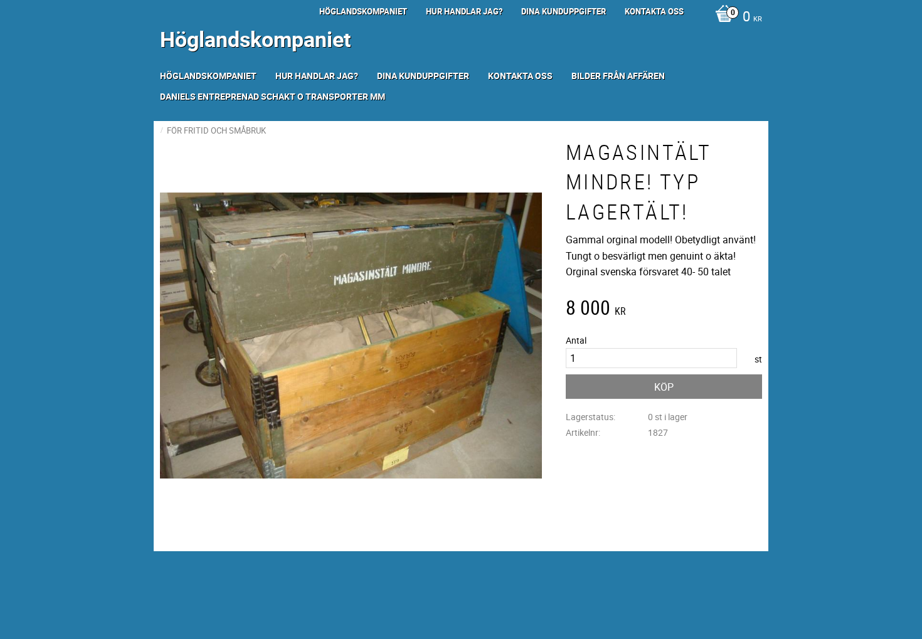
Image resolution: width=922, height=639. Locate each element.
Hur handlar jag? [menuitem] (464, 11)
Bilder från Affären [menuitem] (618, 76)
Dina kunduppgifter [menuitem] (563, 11)
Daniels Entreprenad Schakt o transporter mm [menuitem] (272, 96)
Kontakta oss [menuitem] (654, 11)
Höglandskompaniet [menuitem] (363, 11)
